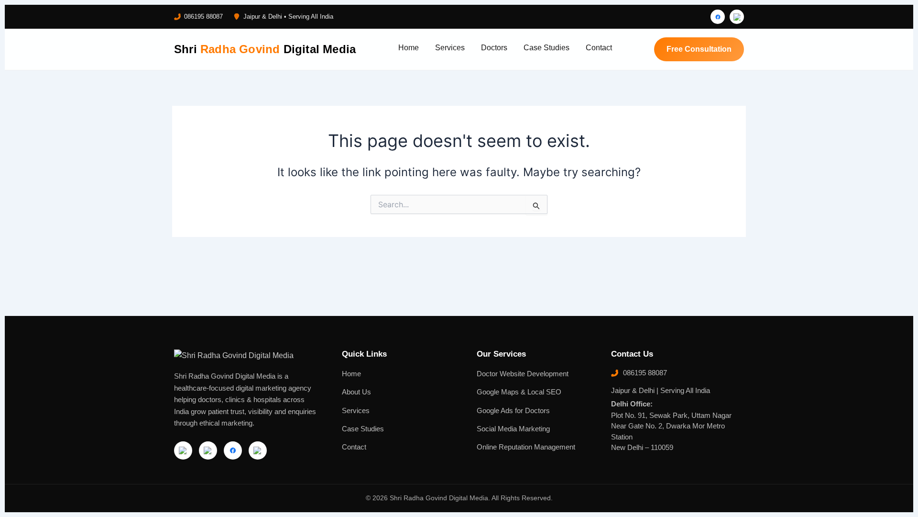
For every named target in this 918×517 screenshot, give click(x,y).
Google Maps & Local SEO (519, 392)
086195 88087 (203, 16)
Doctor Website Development (522, 374)
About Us (356, 392)
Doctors (494, 48)
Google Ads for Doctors (513, 411)
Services (450, 48)
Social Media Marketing (513, 429)
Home (408, 48)
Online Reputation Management (526, 447)
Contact (599, 48)
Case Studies (546, 48)
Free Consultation (699, 49)
